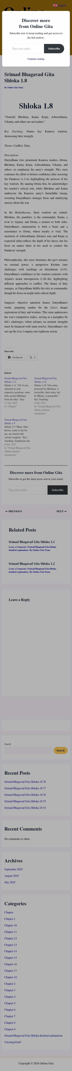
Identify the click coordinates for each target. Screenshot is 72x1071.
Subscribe (54, 48)
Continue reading (35, 58)
